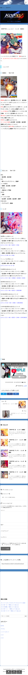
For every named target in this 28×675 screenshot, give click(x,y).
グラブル (3, 628)
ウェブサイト (4, 537)
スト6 (2, 637)
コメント (3, 510)
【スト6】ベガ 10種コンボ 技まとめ (10, 604)
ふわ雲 (25, 385)
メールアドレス (4, 530)
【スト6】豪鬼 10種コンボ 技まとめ (10, 606)
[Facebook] (10, 394)
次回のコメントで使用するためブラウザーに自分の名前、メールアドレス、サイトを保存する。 (14, 544)
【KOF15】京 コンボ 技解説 (17, 429)
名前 (2, 524)
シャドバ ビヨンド (5, 631)
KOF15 (8, 7)
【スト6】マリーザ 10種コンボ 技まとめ (11, 610)
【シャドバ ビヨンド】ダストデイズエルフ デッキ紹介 (13, 602)
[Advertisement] (14, 150)
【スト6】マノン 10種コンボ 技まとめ (10, 608)
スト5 (2, 634)
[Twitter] (4, 394)
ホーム (3, 7)
